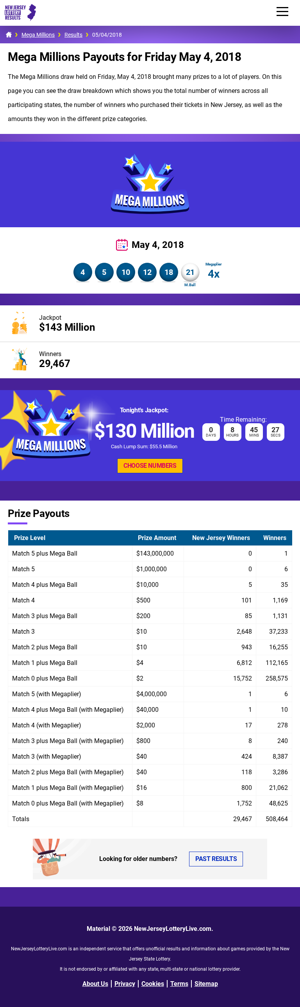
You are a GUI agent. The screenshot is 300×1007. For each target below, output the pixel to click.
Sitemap (206, 983)
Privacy (124, 983)
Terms (179, 983)
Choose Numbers (149, 465)
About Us (95, 983)
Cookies (152, 983)
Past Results (216, 859)
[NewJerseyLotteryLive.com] (18, 19)
